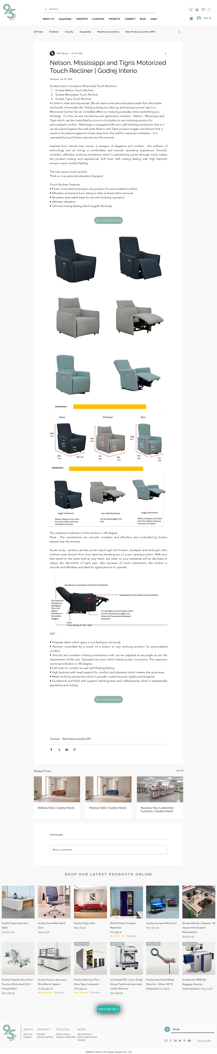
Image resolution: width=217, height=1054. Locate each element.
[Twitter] (180, 1040)
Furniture (54, 31)
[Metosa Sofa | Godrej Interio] (108, 789)
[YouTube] (189, 1040)
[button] (67, 19)
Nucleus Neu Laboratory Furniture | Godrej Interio (157, 809)
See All (179, 770)
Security (69, 31)
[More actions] (165, 53)
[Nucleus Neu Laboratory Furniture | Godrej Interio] (160, 789)
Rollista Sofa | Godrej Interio (56, 807)
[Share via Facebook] (51, 749)
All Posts (38, 31)
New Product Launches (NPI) (140, 31)
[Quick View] (18, 902)
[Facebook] (171, 1040)
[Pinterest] (184, 1040)
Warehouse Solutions (108, 31)
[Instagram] (166, 1040)
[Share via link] (74, 749)
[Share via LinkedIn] (66, 749)
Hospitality (85, 31)
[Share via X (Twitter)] (59, 749)
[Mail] (203, 9)
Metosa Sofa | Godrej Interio (107, 807)
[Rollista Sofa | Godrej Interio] (57, 789)
